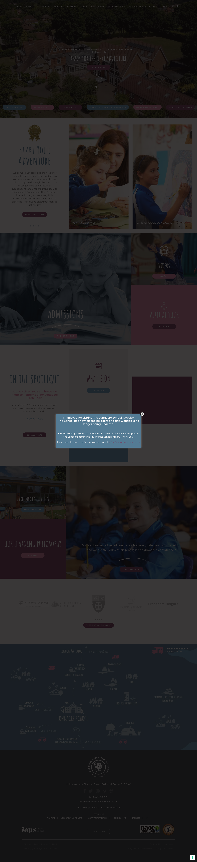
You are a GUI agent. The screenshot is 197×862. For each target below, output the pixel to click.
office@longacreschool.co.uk (124, 442)
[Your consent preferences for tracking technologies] (192, 857)
